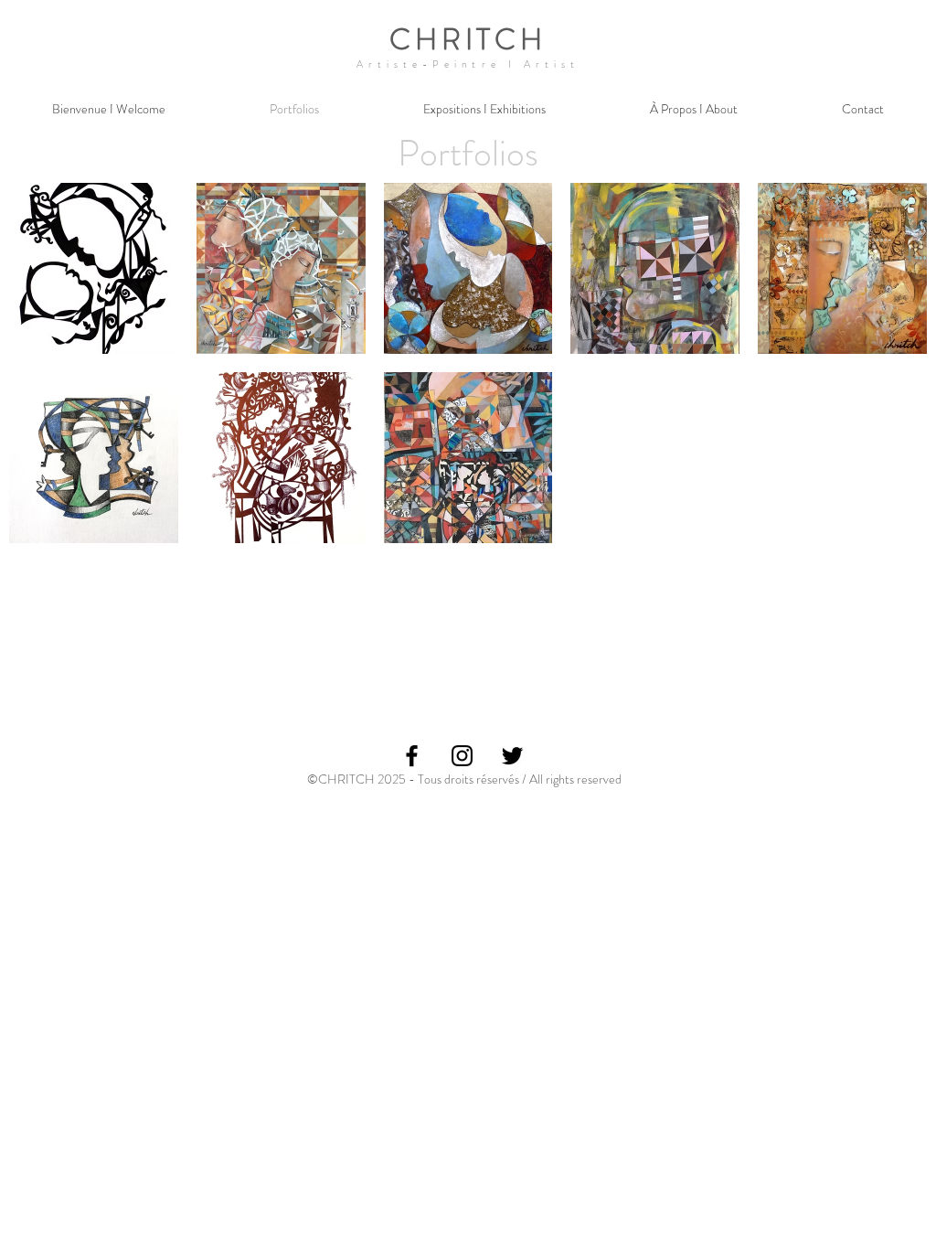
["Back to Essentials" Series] (93, 457)
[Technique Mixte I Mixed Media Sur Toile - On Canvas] (468, 268)
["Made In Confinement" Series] (281, 457)
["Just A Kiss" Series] (842, 268)
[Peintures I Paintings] (281, 268)
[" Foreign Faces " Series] (468, 457)
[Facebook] (412, 756)
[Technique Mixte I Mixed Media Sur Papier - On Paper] (654, 268)
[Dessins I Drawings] (93, 268)
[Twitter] (512, 756)
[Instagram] (462, 756)
